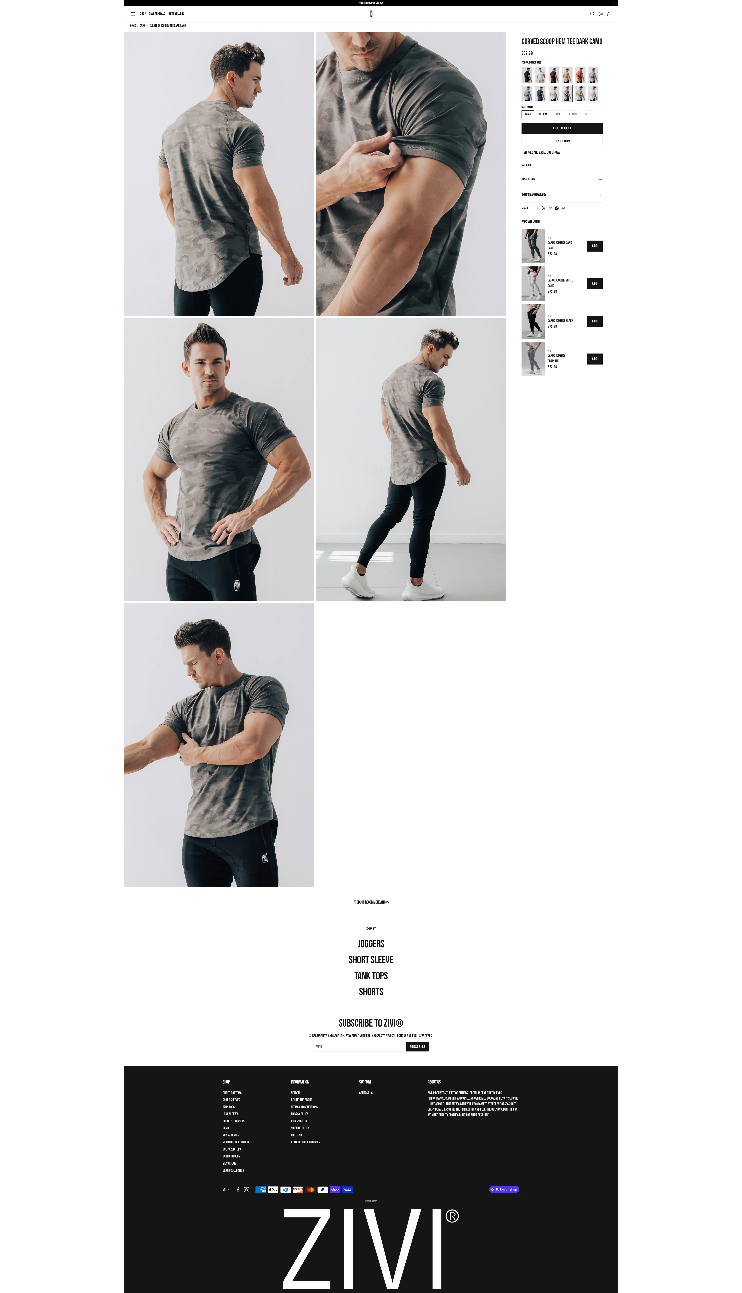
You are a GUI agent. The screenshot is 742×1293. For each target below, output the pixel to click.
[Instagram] (246, 1189)
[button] (132, 14)
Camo (143, 26)
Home (133, 26)
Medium (543, 114)
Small (528, 114)
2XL (587, 114)
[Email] (563, 208)
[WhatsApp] (557, 208)
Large (558, 114)
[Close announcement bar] (614, 3)
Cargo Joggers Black (560, 321)
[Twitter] (543, 208)
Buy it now (562, 141)
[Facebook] (537, 208)
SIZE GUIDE (527, 165)
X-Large (573, 114)
